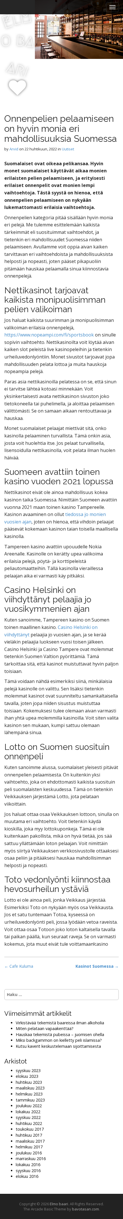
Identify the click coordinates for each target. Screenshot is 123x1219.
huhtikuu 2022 (29, 1123)
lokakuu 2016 (28, 1164)
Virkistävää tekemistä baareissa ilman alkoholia (60, 1022)
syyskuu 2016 (28, 1170)
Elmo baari (59, 1203)
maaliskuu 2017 (30, 1141)
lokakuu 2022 (28, 1111)
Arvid (13, 149)
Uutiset (68, 149)
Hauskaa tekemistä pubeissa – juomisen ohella (60, 1034)
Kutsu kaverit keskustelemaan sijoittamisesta (58, 1046)
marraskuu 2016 (31, 1158)
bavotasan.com (85, 1209)
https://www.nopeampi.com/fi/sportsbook (49, 335)
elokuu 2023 (27, 1076)
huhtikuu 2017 (29, 1135)
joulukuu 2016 (29, 1153)
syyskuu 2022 (28, 1117)
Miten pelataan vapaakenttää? (45, 1028)
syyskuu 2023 (28, 1070)
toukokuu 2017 (30, 1129)
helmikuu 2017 (29, 1147)
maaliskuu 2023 (30, 1088)
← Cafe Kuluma (18, 966)
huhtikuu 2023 (29, 1082)
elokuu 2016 (27, 1176)
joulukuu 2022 (29, 1105)
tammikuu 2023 (30, 1100)
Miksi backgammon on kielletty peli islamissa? (59, 1040)
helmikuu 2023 (29, 1094)
